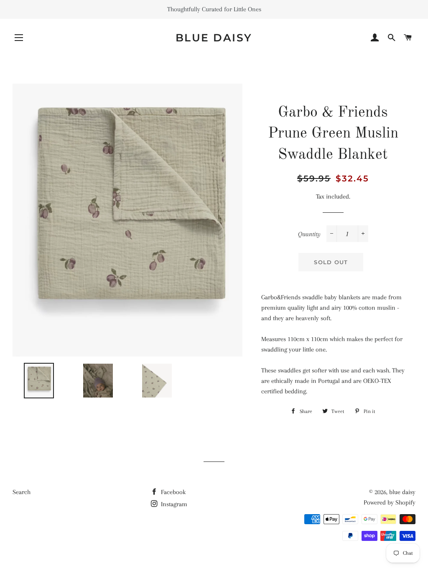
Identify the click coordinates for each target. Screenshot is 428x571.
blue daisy (214, 37)
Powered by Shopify (389, 502)
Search (22, 492)
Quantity (309, 234)
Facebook (172, 492)
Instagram (173, 504)
